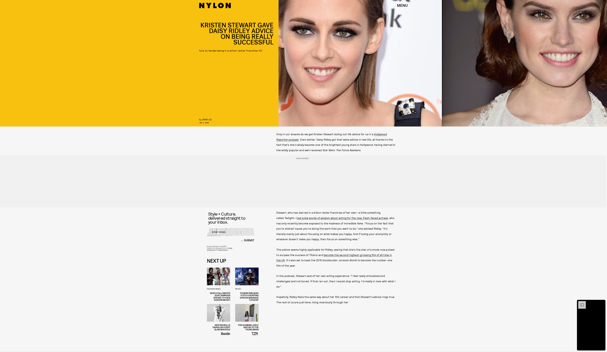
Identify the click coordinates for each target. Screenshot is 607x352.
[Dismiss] (601, 303)
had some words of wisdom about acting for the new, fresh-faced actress (342, 217)
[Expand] (580, 303)
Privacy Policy (223, 250)
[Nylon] (215, 5)
